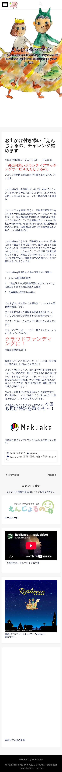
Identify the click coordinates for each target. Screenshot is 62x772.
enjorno (34, 453)
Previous (14, 474)
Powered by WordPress (31, 759)
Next (51, 474)
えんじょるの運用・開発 (22, 456)
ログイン (35, 491)
